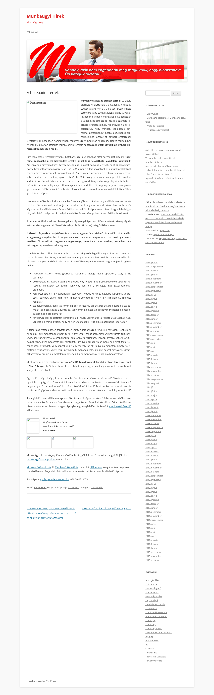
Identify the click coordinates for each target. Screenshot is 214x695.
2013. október (152, 423)
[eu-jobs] (62, 447)
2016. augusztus (153, 290)
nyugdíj (149, 636)
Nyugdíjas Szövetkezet (158, 129)
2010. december (153, 552)
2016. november (153, 282)
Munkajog (150, 620)
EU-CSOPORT (151, 592)
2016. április (151, 306)
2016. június (151, 298)
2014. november (153, 371)
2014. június (151, 391)
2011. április (151, 536)
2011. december (153, 511)
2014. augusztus (153, 383)
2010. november (153, 556)
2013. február (151, 455)
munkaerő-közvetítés (156, 616)
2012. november (153, 467)
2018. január (151, 262)
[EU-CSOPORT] (39, 447)
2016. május (151, 302)
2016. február (151, 314)
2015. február (151, 359)
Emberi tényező (153, 588)
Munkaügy (150, 624)
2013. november (153, 419)
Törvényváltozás (153, 660)
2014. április (151, 399)
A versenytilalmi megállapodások (161, 166)
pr (146, 644)
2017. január (151, 274)
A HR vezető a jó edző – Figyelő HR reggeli (106, 508)
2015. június (151, 342)
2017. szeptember (154, 266)
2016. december (153, 278)
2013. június (151, 439)
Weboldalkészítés (155, 125)
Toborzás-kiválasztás (155, 656)
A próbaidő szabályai (163, 234)
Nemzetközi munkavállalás (158, 632)
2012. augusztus (153, 479)
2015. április (151, 351)
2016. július (150, 294)
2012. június (151, 487)
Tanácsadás (97, 487)
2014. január (151, 411)
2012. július (150, 483)
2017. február (151, 270)
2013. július (150, 435)
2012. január (151, 507)
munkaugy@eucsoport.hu (41, 459)
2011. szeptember (154, 519)
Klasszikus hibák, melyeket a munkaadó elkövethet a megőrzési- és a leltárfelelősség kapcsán (165, 206)
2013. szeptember (154, 427)
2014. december (153, 367)
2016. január (151, 318)
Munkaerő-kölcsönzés (39, 467)
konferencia (151, 608)
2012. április (151, 495)
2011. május (151, 531)
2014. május (151, 395)
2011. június (151, 527)
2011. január (151, 548)
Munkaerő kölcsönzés (156, 612)
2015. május (151, 347)
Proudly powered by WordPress (41, 680)
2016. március (152, 310)
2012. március (152, 499)
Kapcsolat (32, 31)
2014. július (150, 387)
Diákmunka (152, 113)
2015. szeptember (154, 334)
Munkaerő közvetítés (66, 467)
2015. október (152, 330)
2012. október (152, 471)
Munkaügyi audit (153, 628)
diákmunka (96, 467)
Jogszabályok (151, 600)
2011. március (152, 540)
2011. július (150, 523)
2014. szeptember (154, 379)
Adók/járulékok (153, 580)
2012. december (153, 463)
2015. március (152, 355)
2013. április (151, 447)
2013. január (151, 459)
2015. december (153, 322)
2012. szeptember (154, 475)
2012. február (151, 503)
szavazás (149, 648)
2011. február (151, 544)
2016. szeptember (154, 286)
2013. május (151, 443)
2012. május (151, 491)
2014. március (152, 403)
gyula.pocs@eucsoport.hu (54, 479)
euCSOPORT (40, 487)
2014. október (152, 375)
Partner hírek (151, 640)
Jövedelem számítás (155, 604)
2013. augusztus (153, 431)
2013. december (153, 415)
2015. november (153, 326)
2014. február (151, 407)
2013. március (152, 451)
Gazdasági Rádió (153, 596)
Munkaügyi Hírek (45, 16)
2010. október (152, 560)
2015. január (151, 363)
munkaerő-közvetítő (120, 406)
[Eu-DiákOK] (83, 447)
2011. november (153, 515)
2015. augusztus (153, 338)
